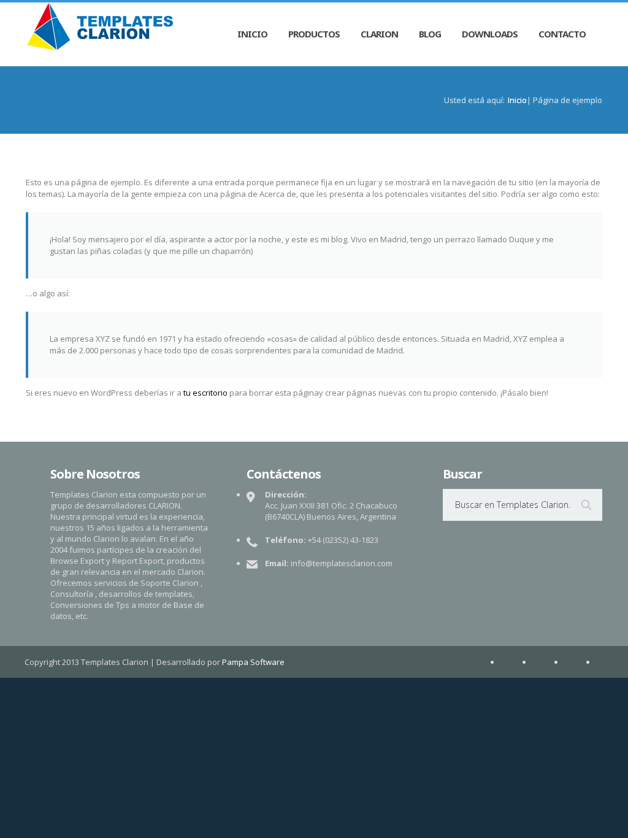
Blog (430, 34)
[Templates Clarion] (100, 27)
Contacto (562, 34)
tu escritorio (205, 392)
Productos (314, 34)
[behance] (516, 662)
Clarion (379, 34)
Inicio (252, 34)
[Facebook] (548, 662)
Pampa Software (253, 661)
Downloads (490, 34)
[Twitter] (580, 662)
